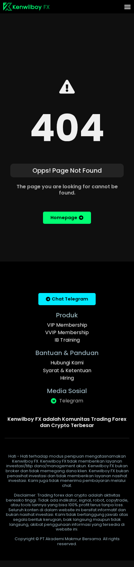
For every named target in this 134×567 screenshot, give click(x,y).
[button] (127, 7)
